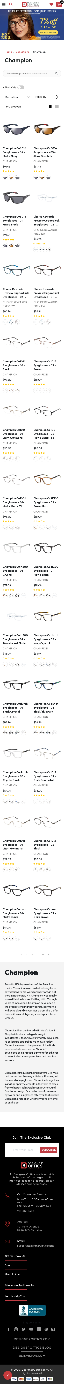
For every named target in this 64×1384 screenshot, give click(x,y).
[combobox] (10, 4)
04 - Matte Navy (5, 177)
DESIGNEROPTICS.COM (32, 1339)
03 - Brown (11, 390)
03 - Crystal (42, 527)
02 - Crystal (17, 938)
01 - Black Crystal (42, 664)
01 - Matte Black (17, 177)
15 (43, 954)
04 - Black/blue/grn (48, 664)
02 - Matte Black (35, 458)
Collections (22, 52)
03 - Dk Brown (48, 458)
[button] (8, 171)
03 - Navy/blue (42, 249)
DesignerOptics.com (35, 1369)
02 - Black (5, 390)
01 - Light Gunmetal (17, 390)
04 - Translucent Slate (54, 527)
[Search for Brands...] (57, 73)
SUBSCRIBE (49, 1149)
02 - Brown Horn (35, 527)
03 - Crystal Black (54, 664)
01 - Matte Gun (42, 458)
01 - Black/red (48, 249)
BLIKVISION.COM (32, 1355)
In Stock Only (9, 87)
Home (8, 52)
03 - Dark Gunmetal (35, 801)
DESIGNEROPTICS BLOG (32, 1347)
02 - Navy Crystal (35, 664)
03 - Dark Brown (11, 938)
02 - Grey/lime (35, 249)
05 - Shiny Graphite (11, 177)
